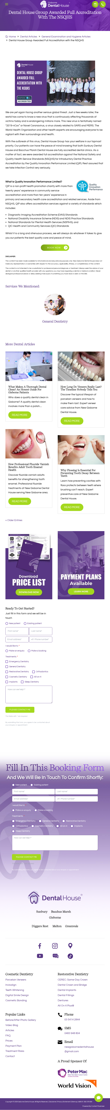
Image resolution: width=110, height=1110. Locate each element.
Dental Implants (67, 990)
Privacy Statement (64, 1102)
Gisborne (55, 917)
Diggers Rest (40, 926)
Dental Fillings (66, 995)
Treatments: (11, 657)
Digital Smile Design (17, 995)
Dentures (63, 1000)
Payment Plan (13, 1046)
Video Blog (11, 1025)
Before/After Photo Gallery (20, 1020)
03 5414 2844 (102, 4)
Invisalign (10, 985)
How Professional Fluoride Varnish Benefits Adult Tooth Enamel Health (28, 467)
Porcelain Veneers (15, 979)
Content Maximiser (98, 1106)
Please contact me (19, 710)
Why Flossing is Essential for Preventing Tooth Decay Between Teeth (80, 473)
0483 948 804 (72, 1033)
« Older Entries (13, 520)
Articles (9, 1030)
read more (20, 415)
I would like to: (12, 646)
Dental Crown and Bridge (72, 985)
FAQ (8, 1035)
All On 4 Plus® (66, 1005)
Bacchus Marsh (62, 911)
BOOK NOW (54, 248)
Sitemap (74, 1102)
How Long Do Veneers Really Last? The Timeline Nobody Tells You (81, 388)
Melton (57, 926)
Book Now (95, 4)
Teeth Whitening (14, 990)
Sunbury (42, 911)
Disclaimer (52, 1102)
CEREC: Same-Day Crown (73, 979)
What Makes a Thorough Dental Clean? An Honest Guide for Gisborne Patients (27, 389)
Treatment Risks (14, 1051)
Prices (9, 1040)
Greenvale (70, 926)
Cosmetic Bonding (16, 1000)
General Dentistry (55, 321)
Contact (10, 1056)
